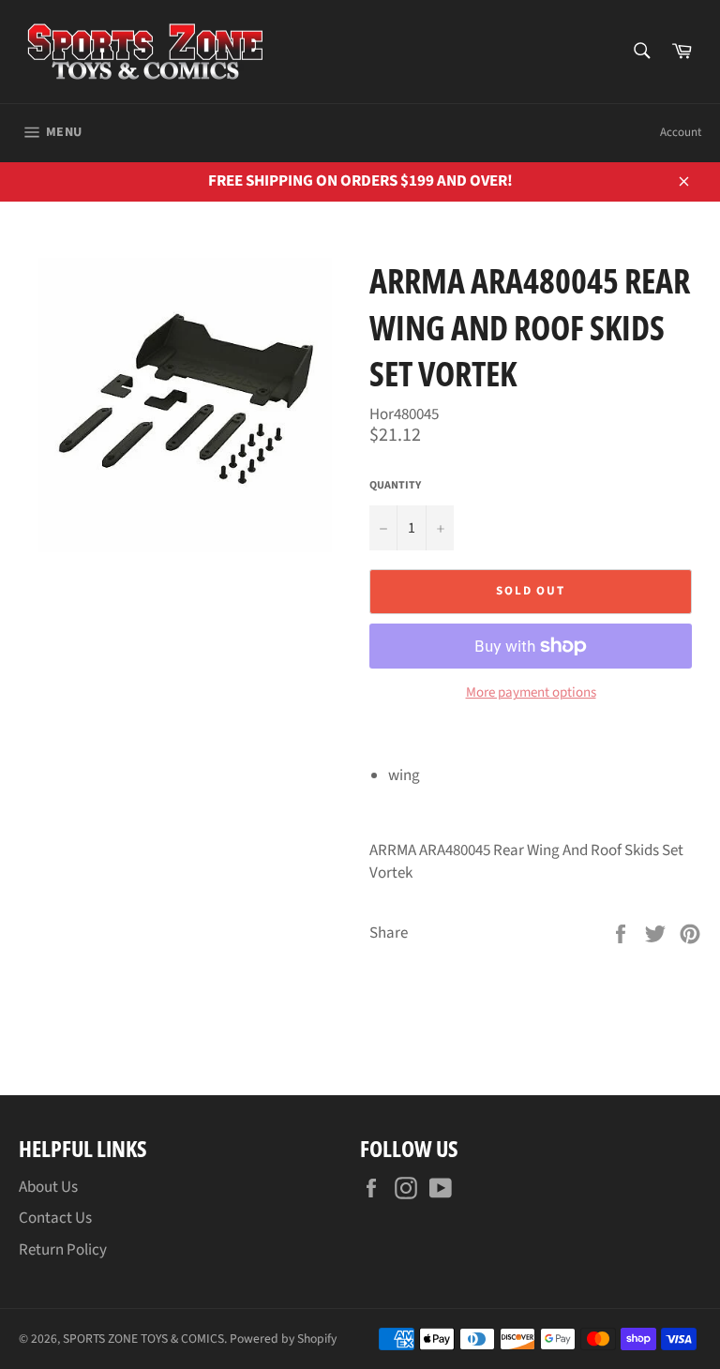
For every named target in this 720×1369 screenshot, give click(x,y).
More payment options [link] (531, 693)
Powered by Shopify (283, 1338)
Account (680, 132)
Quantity (395, 485)
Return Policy (63, 1250)
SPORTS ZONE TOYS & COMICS (143, 1338)
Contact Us (55, 1218)
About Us (48, 1187)
